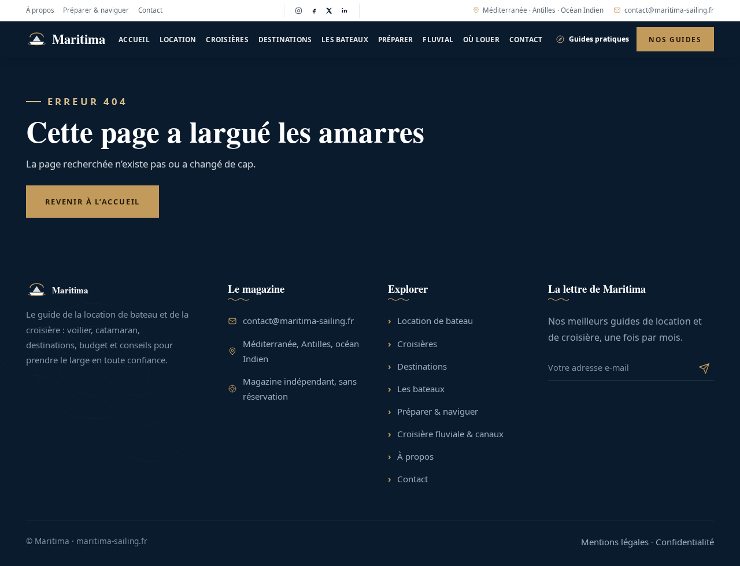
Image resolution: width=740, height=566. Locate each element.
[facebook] (314, 10)
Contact (150, 10)
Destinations (285, 39)
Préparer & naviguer (96, 10)
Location (178, 39)
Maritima (78, 39)
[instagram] (298, 10)
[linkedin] (345, 10)
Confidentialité (685, 542)
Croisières (227, 39)
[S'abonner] (704, 367)
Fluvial (438, 39)
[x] (329, 10)
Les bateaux (344, 39)
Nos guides (675, 39)
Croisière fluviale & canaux (450, 434)
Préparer (395, 39)
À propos (40, 10)
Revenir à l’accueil (92, 201)
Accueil (134, 39)
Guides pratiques (598, 39)
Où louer (481, 39)
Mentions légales (615, 542)
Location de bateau (435, 320)
